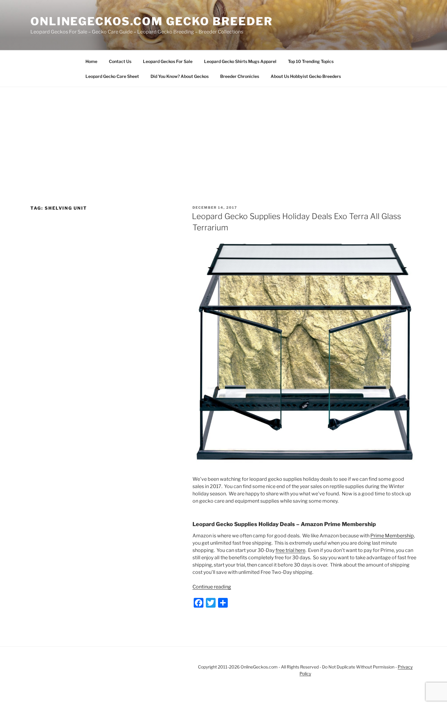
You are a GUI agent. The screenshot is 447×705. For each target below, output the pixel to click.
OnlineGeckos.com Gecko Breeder (151, 21)
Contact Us (120, 61)
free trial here (290, 550)
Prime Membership (392, 536)
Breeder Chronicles (239, 76)
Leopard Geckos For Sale (167, 61)
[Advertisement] (223, 132)
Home (91, 61)
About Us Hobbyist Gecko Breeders (306, 76)
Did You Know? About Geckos (180, 76)
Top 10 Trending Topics (311, 61)
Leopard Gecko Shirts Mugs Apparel (240, 61)
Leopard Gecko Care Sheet (112, 76)
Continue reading (211, 587)
